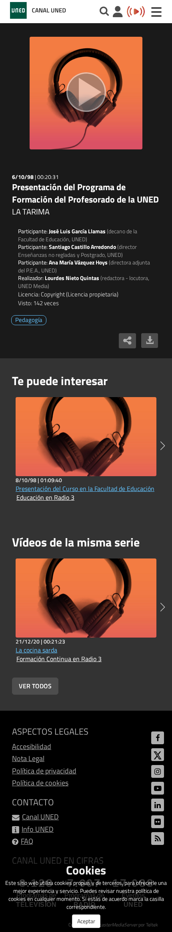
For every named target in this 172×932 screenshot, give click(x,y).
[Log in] (118, 12)
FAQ (27, 841)
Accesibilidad (31, 746)
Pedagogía (28, 319)
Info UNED (38, 829)
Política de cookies (40, 782)
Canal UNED (40, 816)
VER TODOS (35, 686)
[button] (162, 446)
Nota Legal (28, 758)
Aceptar (86, 921)
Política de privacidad (44, 770)
